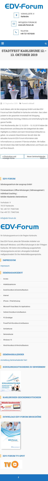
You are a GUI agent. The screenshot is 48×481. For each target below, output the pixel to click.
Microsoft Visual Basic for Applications (16, 306)
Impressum (5, 266)
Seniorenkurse (8, 334)
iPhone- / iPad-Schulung (11, 301)
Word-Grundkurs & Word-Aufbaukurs (15, 345)
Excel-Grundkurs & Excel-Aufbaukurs (15, 290)
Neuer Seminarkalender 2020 (36, 157)
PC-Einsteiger (8, 318)
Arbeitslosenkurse (9, 284)
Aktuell (31, 103)
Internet (6, 295)
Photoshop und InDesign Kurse (9, 157)
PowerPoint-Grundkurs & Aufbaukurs (16, 323)
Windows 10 (7, 340)
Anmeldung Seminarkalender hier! (14, 360)
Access (5, 279)
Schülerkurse (7, 329)
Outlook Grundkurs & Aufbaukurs (14, 312)
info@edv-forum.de (8, 218)
